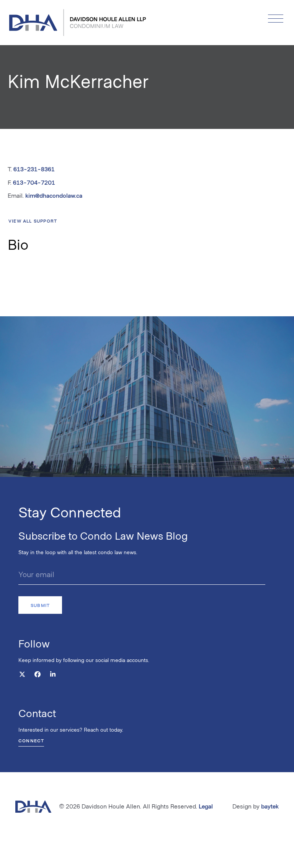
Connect (31, 740)
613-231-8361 (34, 168)
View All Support (32, 220)
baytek (270, 806)
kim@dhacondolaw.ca (53, 195)
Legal (206, 806)
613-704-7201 (34, 182)
